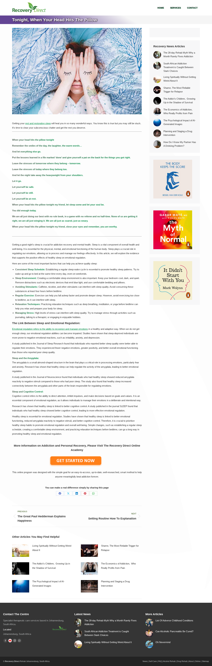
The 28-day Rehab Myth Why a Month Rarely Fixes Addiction (179, 54)
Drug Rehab (182, 661)
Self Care (153, 661)
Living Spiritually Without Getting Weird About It (51, 547)
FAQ (160, 661)
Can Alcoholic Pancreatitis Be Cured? (174, 631)
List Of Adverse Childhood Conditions (174, 620)
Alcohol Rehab (169, 661)
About (191, 661)
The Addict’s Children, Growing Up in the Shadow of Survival (51, 565)
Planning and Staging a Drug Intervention (115, 583)
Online (198, 661)
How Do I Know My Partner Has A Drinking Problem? (179, 144)
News (145, 661)
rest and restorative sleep (38, 123)
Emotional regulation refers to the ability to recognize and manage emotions (50, 329)
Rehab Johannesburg (29, 661)
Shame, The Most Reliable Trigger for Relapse (120, 547)
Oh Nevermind (163, 642)
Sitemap (205, 661)
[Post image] (20, 550)
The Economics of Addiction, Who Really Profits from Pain (118, 565)
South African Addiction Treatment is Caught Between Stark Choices (178, 67)
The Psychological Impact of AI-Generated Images (48, 583)
